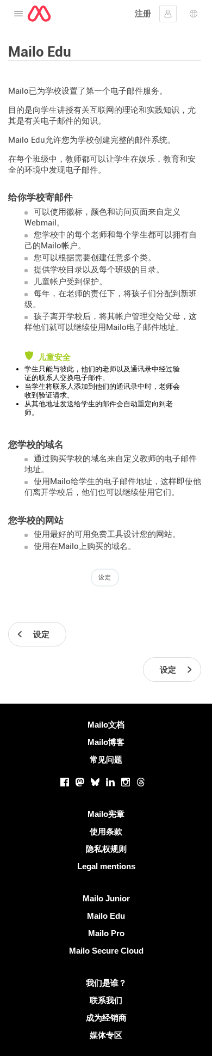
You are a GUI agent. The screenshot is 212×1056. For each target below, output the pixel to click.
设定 (104, 577)
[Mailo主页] (39, 13)
